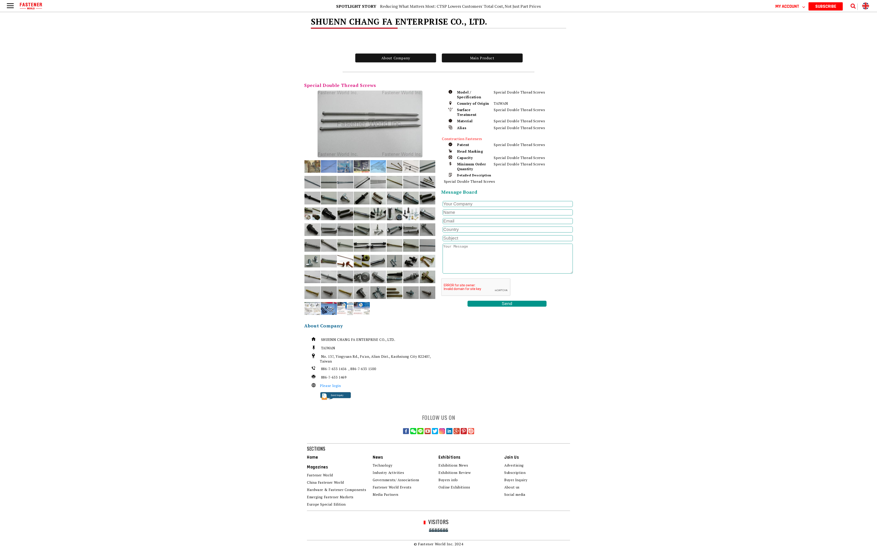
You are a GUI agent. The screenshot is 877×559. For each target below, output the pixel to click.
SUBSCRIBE (825, 6)
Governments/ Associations (396, 480)
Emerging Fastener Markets (330, 497)
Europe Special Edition (326, 504)
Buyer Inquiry (515, 480)
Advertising (514, 465)
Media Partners (386, 494)
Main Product (482, 57)
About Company (395, 57)
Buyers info (448, 480)
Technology (382, 465)
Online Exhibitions (454, 487)
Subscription (515, 472)
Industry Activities (388, 472)
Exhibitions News (453, 465)
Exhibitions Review (454, 472)
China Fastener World (325, 482)
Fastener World (320, 475)
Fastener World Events (392, 487)
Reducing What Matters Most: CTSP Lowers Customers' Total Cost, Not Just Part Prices (460, 6)
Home (312, 457)
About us (512, 487)
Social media (515, 494)
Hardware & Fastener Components (336, 489)
